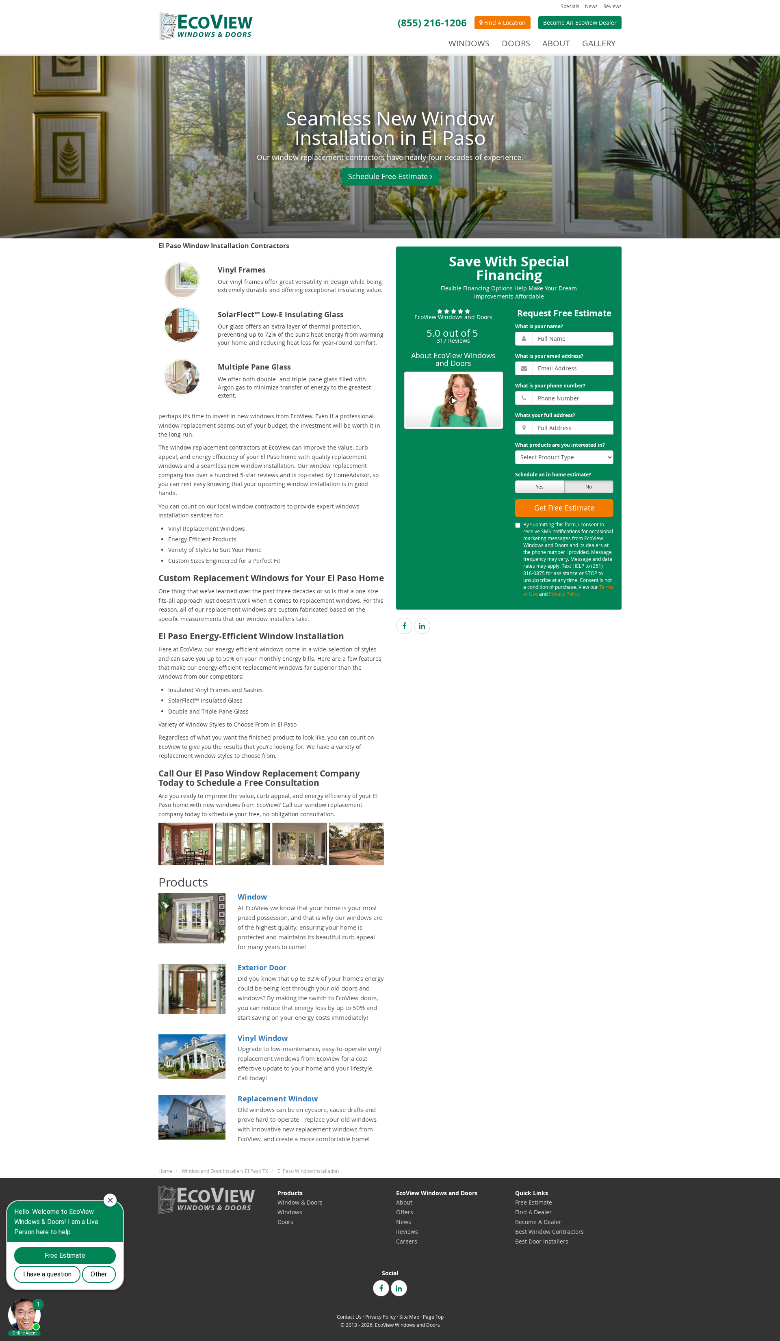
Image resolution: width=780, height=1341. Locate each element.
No (588, 486)
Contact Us (349, 1317)
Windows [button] (469, 43)
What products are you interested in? (560, 445)
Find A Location (504, 22)
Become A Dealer (538, 1222)
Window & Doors (300, 1202)
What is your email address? (549, 356)
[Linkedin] (422, 626)
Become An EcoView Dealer (580, 22)
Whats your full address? (545, 415)
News (591, 6)
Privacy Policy (564, 593)
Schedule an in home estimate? (553, 475)
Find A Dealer (533, 1212)
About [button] (556, 43)
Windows (289, 1212)
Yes (540, 486)
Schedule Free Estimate (388, 176)
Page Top (433, 1317)
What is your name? (539, 326)
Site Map (409, 1317)
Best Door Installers (541, 1241)
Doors (285, 1222)
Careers (406, 1241)
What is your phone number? (550, 385)
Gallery (598, 43)
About (404, 1202)
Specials (570, 6)
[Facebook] (404, 626)
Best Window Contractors (549, 1231)
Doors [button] (516, 43)
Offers (404, 1212)
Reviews (612, 6)
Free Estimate (533, 1202)
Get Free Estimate (564, 508)
